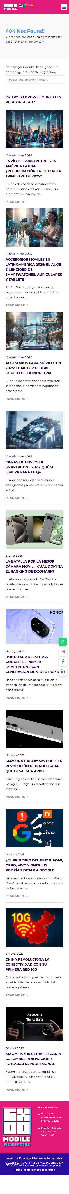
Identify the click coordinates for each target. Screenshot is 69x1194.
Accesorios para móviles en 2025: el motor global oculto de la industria (33, 368)
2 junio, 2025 (14, 555)
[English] (21, 5)
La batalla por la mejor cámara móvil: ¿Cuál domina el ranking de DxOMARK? (34, 566)
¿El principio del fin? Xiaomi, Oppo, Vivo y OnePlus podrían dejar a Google (34, 865)
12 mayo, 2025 (15, 854)
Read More (15, 202)
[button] (64, 7)
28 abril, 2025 (15, 1048)
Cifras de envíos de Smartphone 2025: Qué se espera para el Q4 (30, 467)
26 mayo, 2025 (15, 651)
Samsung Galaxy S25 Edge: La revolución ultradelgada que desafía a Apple (34, 766)
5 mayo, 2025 (14, 953)
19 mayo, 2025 (15, 755)
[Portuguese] (26, 5)
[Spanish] (31, 5)
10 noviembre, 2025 (19, 155)
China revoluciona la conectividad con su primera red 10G (27, 964)
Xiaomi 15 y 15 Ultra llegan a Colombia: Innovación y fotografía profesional (33, 1059)
